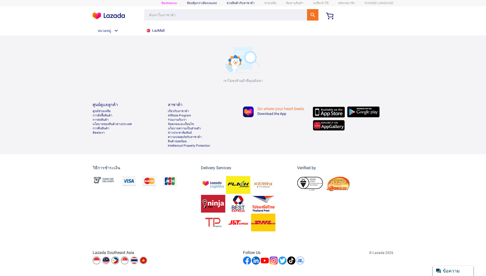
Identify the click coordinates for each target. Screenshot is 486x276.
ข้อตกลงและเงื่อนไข (181, 124)
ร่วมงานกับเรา (177, 120)
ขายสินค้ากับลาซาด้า (241, 3)
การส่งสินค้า (101, 120)
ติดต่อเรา (99, 132)
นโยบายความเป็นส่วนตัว (184, 128)
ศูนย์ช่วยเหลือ (102, 111)
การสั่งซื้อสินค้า (102, 115)
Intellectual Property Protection (189, 145)
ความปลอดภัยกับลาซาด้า (185, 137)
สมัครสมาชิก (346, 3)
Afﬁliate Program (179, 115)
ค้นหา (312, 15)
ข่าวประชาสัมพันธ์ (180, 132)
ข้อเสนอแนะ (169, 3)
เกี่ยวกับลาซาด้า (178, 111)
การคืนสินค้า (101, 128)
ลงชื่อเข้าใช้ (321, 3)
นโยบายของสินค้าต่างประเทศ (112, 124)
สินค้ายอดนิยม (177, 141)
